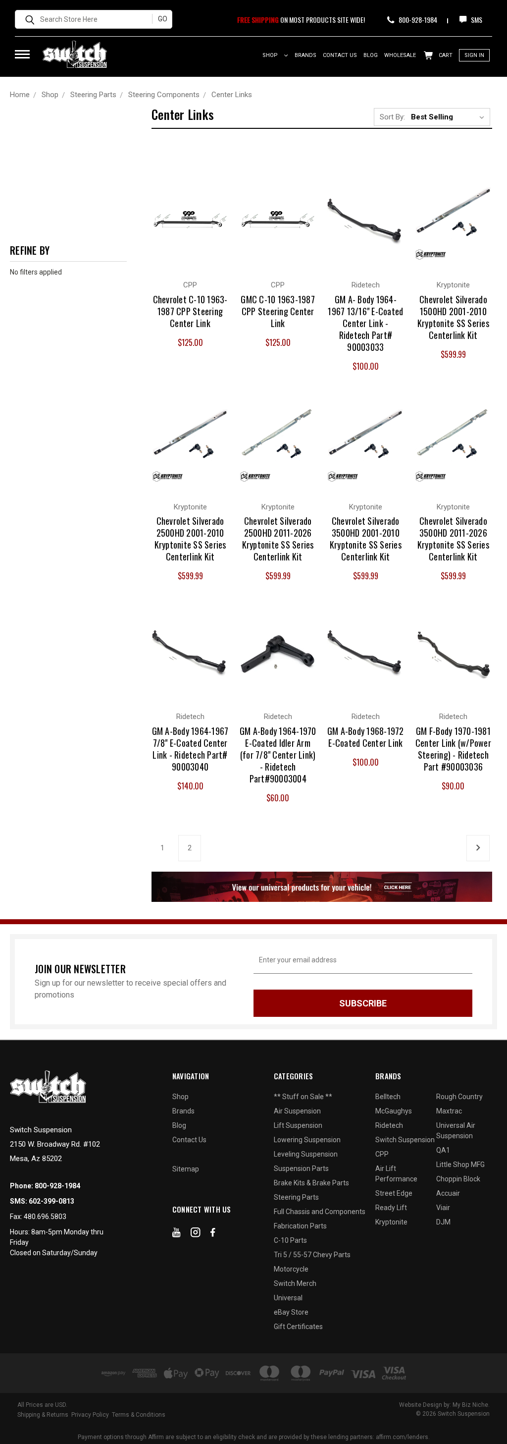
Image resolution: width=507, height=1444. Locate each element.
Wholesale (400, 55)
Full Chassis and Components (319, 1212)
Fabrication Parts (300, 1226)
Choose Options (190, 231)
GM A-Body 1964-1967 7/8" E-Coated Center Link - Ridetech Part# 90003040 (190, 748)
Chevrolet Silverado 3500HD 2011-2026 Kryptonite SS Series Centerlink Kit (453, 538)
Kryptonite (391, 1222)
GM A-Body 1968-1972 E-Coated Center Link (365, 736)
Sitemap (185, 1169)
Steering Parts (296, 1197)
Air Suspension (297, 1111)
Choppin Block (458, 1179)
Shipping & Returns (42, 1414)
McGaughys (393, 1111)
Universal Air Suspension (455, 1130)
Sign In (474, 55)
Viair (443, 1208)
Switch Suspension (405, 1140)
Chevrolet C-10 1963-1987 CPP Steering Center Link (190, 311)
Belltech (388, 1097)
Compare (184, 211)
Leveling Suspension (306, 1154)
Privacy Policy (90, 1414)
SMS (475, 19)
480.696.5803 (45, 1217)
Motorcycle (291, 1269)
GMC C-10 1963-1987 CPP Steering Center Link (278, 311)
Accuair (448, 1193)
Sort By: (392, 116)
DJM (443, 1222)
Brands (305, 55)
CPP (382, 1154)
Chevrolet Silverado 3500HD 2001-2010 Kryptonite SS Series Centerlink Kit (366, 538)
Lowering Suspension (307, 1140)
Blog (370, 55)
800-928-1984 (417, 19)
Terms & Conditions (138, 1414)
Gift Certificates (298, 1327)
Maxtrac (449, 1111)
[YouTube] (176, 1234)
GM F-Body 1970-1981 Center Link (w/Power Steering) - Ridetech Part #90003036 (453, 748)
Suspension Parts (301, 1168)
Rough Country (459, 1097)
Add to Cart (366, 231)
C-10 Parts (290, 1240)
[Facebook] (212, 1234)
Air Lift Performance (396, 1174)
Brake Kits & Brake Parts (311, 1183)
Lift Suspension (298, 1125)
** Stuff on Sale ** (303, 1097)
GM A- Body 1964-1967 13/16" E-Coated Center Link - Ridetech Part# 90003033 (365, 323)
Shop (270, 55)
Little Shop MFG (460, 1164)
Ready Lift (391, 1208)
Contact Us (340, 55)
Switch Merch (295, 1283)
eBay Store (291, 1312)
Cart (445, 55)
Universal (288, 1298)
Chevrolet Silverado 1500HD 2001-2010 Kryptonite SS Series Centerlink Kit (453, 317)
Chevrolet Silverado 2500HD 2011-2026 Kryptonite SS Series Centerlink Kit (278, 538)
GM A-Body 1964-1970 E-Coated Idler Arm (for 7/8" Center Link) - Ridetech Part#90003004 (278, 754)
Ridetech (389, 1125)
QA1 (443, 1150)
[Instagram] (196, 1234)
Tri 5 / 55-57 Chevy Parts (312, 1255)
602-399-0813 (51, 1201)
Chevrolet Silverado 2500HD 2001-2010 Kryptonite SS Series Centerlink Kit (190, 538)
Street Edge (393, 1193)
